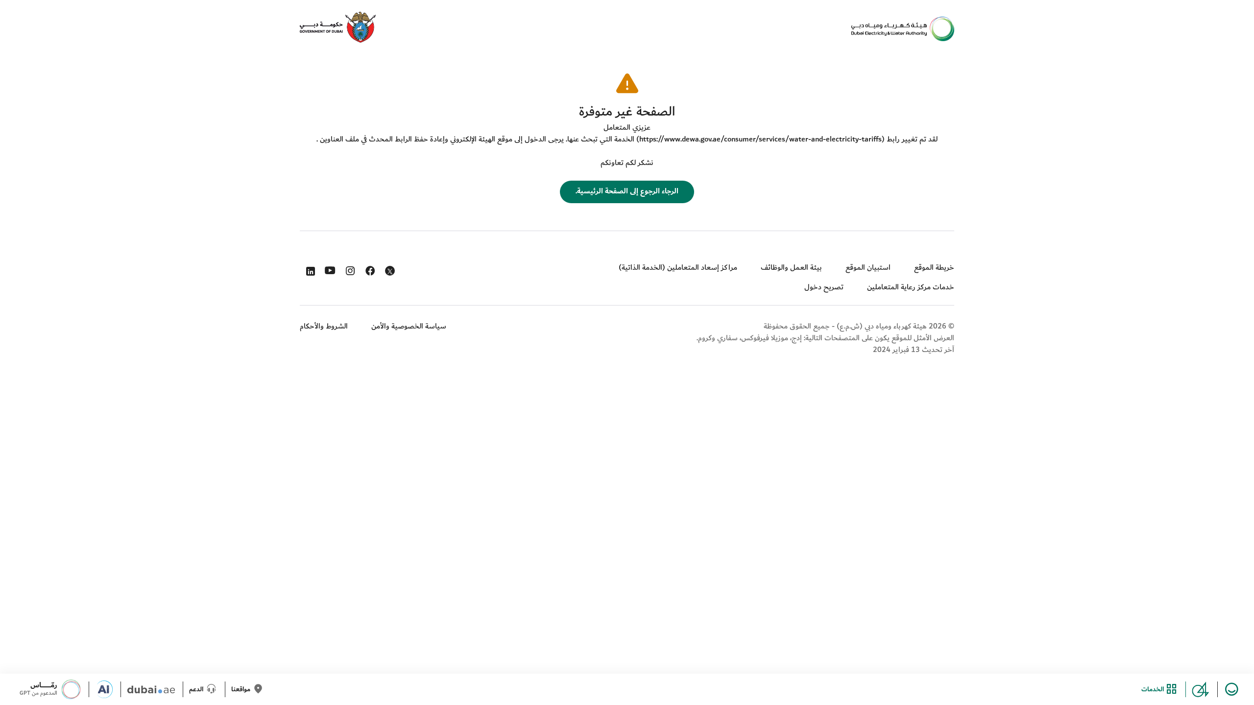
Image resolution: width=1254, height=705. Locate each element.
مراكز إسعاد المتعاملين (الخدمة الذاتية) (678, 267)
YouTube (329, 269)
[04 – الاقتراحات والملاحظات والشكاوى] (1205, 689)
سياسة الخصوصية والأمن (408, 326)
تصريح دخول (824, 287)
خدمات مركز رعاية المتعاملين (910, 287)
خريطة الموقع (934, 267)
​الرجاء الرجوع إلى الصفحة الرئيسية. (627, 191)
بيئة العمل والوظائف (791, 267)
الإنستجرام (349, 269)
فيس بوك (369, 269)
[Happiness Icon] (1233, 689)
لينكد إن (309, 269)
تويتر (389, 273)
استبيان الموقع (868, 267)
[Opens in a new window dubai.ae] (155, 689)
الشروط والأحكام (324, 326)
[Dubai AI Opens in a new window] (108, 689)
